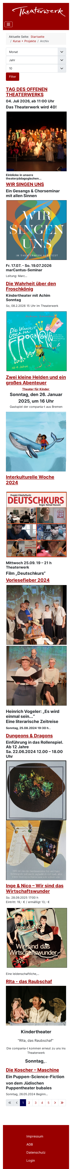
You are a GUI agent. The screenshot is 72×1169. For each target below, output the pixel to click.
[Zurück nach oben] (65, 1162)
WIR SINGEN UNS (25, 184)
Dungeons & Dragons (29, 735)
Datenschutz (36, 1152)
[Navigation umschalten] (8, 24)
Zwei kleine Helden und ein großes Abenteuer (36, 379)
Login (30, 1160)
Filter (12, 76)
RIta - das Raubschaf (29, 981)
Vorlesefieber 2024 (28, 580)
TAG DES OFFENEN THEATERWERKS (26, 91)
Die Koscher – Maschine (32, 1070)
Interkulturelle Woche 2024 (30, 479)
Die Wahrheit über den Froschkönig (31, 286)
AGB (29, 1144)
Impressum (34, 1136)
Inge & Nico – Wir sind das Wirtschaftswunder (35, 888)
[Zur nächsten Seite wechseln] (55, 1102)
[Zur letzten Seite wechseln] (62, 1102)
